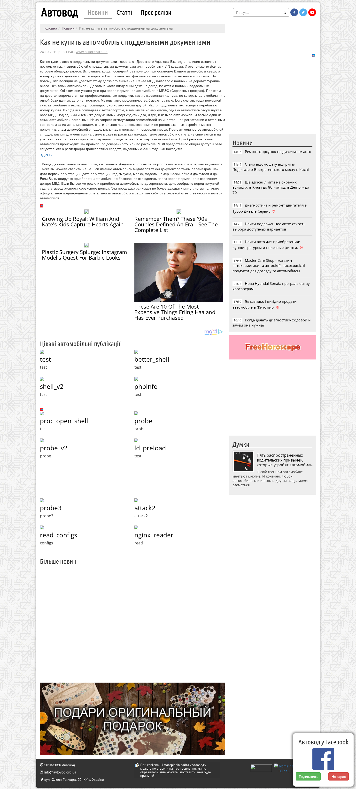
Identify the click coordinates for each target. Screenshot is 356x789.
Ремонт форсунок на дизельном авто (278, 151)
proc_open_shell (64, 421)
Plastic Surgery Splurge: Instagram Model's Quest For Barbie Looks (84, 254)
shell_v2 (51, 386)
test (45, 359)
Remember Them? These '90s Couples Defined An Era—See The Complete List (176, 224)
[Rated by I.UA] (261, 767)
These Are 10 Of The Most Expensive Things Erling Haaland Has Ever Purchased (174, 312)
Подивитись (308, 776)
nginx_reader (153, 535)
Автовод (59, 12)
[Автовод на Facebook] (294, 12)
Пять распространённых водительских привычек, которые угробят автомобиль (284, 460)
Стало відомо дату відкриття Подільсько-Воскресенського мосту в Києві (270, 167)
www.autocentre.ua (92, 51)
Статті (124, 12)
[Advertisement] (132, 623)
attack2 (144, 508)
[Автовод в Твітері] (303, 12)
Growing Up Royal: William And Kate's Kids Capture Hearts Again (83, 221)
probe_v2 (54, 448)
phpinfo (146, 386)
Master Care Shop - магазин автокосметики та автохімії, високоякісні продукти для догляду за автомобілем (268, 265)
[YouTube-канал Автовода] (312, 12)
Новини (98, 12)
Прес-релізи (156, 12)
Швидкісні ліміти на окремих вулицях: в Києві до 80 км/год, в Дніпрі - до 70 (270, 187)
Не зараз (339, 776)
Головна (50, 28)
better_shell (151, 359)
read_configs (58, 535)
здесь (46, 154)
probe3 (51, 508)
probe (143, 421)
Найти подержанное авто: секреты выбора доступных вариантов (269, 226)
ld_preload (150, 448)
